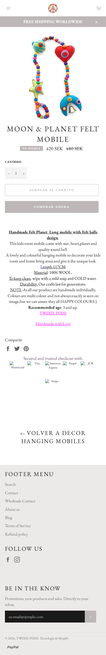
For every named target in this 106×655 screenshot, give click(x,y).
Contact (11, 492)
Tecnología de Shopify (54, 638)
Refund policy (16, 534)
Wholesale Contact (20, 501)
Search (10, 484)
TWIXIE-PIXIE (27, 638)
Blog (8, 517)
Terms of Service (18, 525)
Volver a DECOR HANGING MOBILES (53, 437)
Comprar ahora (52, 207)
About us (12, 509)
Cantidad (13, 162)
